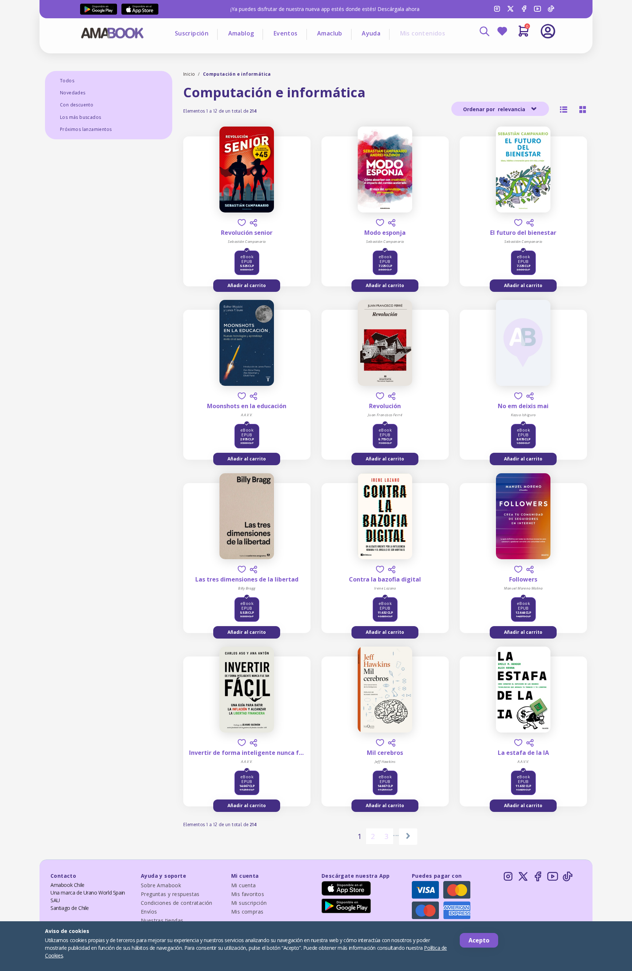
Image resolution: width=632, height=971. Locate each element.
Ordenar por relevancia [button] (495, 109)
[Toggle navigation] (517, 51)
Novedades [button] (73, 93)
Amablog (241, 33)
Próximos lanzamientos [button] (86, 129)
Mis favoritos (247, 894)
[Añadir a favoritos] (241, 222)
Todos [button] (67, 81)
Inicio (189, 74)
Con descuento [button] (76, 105)
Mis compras (247, 911)
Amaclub (329, 33)
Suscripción (191, 33)
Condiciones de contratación (176, 902)
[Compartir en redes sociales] (253, 222)
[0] (523, 34)
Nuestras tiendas (162, 920)
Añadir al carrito (246, 285)
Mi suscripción (249, 902)
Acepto (479, 940)
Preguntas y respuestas (170, 894)
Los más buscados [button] (80, 117)
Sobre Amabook (161, 885)
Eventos (286, 33)
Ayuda (371, 33)
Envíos (149, 911)
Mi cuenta (243, 885)
